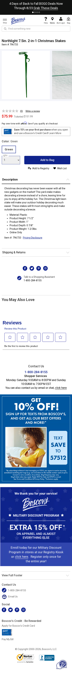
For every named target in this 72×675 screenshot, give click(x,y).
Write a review (33, 111)
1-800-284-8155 (33, 280)
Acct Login (61, 23)
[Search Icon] (5, 28)
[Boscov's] (18, 20)
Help (46, 23)
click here (61, 387)
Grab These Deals (45, 8)
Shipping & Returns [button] (14, 252)
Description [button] (10, 179)
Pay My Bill (7, 639)
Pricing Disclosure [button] (32, 237)
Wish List (62, 168)
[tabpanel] (36, 5)
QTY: (5, 155)
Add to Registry (40, 168)
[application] (62, 664)
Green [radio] (9, 149)
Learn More (55, 133)
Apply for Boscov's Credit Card (18, 625)
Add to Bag (47, 160)
